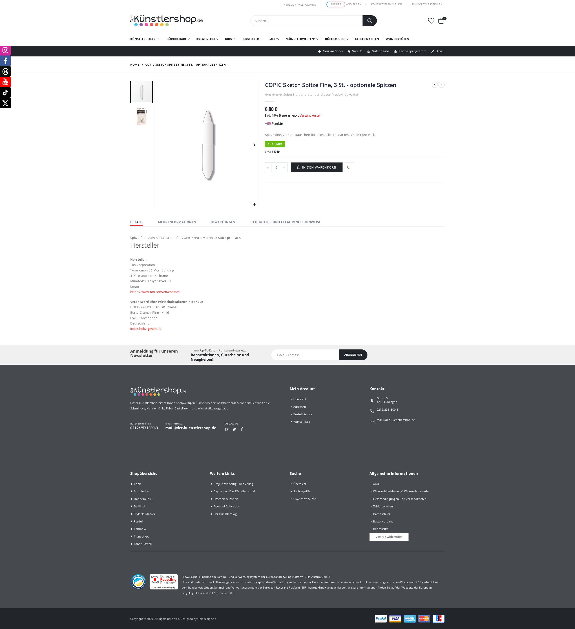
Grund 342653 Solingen (387, 400)
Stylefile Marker (144, 514)
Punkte (335, 4)
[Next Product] (441, 85)
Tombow (140, 529)
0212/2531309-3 (387, 409)
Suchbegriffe (301, 491)
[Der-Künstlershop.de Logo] (166, 20)
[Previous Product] (435, 85)
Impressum (381, 529)
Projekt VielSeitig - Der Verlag (233, 484)
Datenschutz (381, 514)
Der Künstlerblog (225, 514)
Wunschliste (301, 422)
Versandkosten (310, 115)
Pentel (138, 521)
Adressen (299, 407)
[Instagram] (226, 429)
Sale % (357, 51)
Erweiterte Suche (304, 499)
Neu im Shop (333, 51)
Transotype (142, 536)
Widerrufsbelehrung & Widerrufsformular (401, 491)
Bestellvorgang (383, 521)
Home (134, 65)
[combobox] (313, 20)
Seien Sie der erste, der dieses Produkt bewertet (320, 94)
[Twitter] (234, 429)
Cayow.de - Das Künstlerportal (234, 491)
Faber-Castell (143, 544)
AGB (376, 484)
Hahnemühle (143, 499)
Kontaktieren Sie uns (387, 4)
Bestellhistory (302, 414)
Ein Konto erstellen (427, 4)
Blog (439, 51)
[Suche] (370, 20)
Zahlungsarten (383, 506)
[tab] (140, 222)
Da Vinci (139, 506)
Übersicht (300, 399)
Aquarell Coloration (227, 506)
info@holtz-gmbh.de (146, 329)
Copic (138, 484)
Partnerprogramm (412, 51)
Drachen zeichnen (226, 499)
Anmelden (353, 4)
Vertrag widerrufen (389, 537)
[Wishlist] (431, 21)
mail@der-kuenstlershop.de (396, 420)
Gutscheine (380, 51)
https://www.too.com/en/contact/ (155, 292)
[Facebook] (242, 429)
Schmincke (141, 491)
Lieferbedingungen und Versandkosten (400, 499)
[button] (255, 205)
